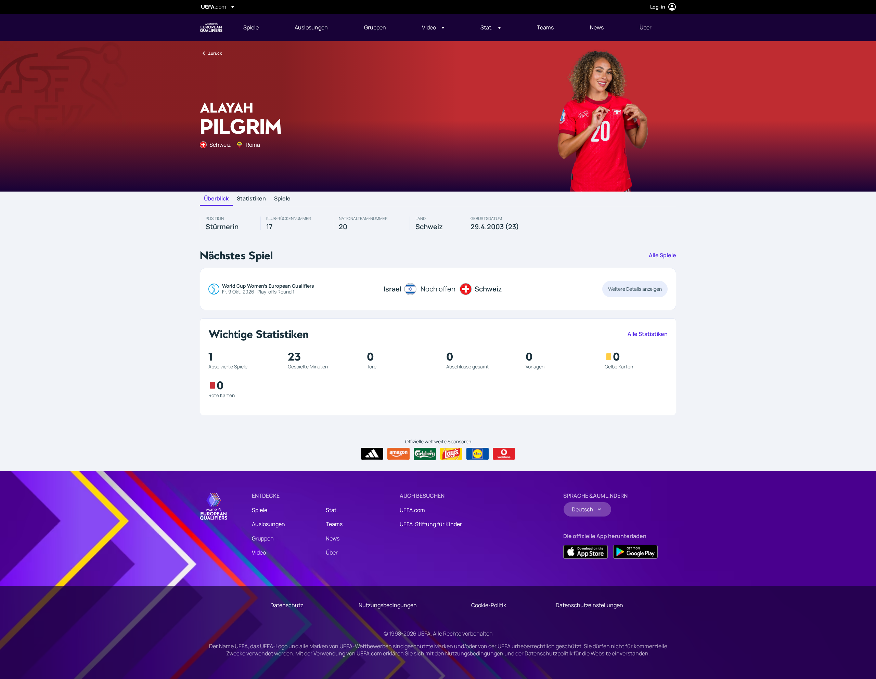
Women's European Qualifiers (211, 27)
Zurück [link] (215, 53)
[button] (433, 27)
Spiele (282, 199)
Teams (334, 524)
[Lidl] (477, 454)
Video (259, 552)
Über (332, 552)
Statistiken (251, 199)
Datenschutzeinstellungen (589, 605)
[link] (251, 27)
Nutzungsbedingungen (388, 605)
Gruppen (263, 538)
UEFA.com (412, 510)
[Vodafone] (504, 454)
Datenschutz (286, 605)
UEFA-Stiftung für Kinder (431, 524)
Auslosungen (268, 524)
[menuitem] (260, 27)
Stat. (332, 510)
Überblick (216, 199)
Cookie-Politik (488, 605)
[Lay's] (451, 454)
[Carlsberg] (425, 454)
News (332, 538)
